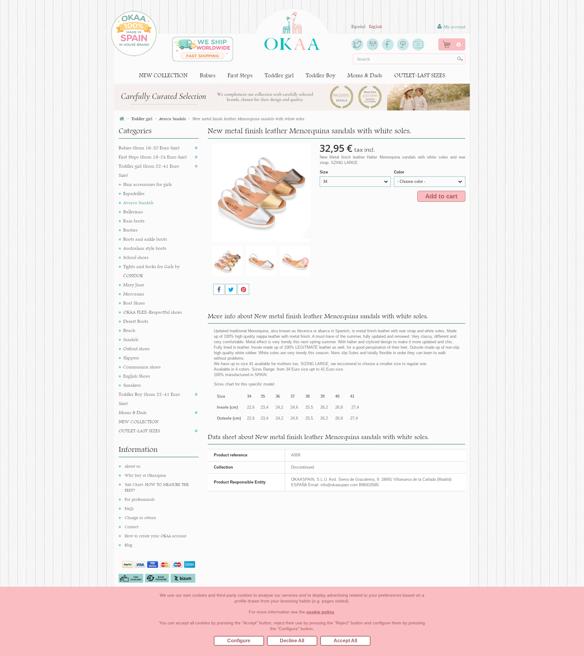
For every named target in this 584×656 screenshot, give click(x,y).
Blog (128, 545)
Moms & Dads (364, 75)
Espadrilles (133, 193)
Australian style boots (144, 248)
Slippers (131, 358)
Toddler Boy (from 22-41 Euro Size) (149, 398)
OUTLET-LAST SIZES (419, 75)
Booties (130, 230)
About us (132, 466)
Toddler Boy (320, 75)
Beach (129, 330)
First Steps (240, 75)
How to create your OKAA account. (156, 535)
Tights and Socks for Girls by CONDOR (151, 270)
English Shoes (136, 376)
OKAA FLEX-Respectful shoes (152, 312)
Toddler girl (279, 75)
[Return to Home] (122, 119)
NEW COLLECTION (163, 75)
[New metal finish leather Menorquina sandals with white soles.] (227, 261)
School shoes (135, 257)
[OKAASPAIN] (292, 29)
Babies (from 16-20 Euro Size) (149, 148)
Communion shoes (142, 367)
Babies (207, 75)
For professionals (140, 499)
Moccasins (133, 294)
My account (453, 27)
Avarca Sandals (138, 202)
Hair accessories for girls (147, 184)
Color (399, 172)
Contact (131, 526)
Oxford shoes (136, 348)
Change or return (140, 517)
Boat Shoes (134, 303)
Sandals (130, 339)
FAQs (129, 508)
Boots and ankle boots (145, 239)
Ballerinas (133, 212)
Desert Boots (135, 321)
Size (324, 172)
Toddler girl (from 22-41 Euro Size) (149, 170)
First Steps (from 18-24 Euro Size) (153, 157)
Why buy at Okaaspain (145, 475)
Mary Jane (133, 285)
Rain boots (133, 221)
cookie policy (320, 611)
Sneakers (132, 385)
